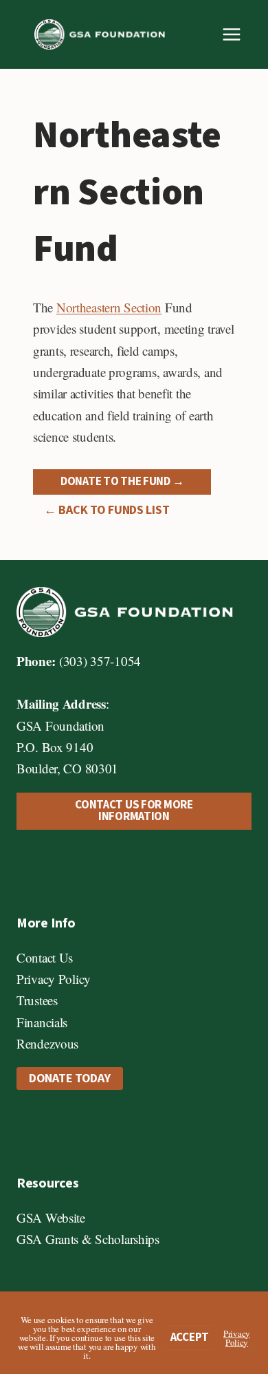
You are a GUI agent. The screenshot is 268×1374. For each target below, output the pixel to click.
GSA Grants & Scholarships (87, 1238)
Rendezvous (47, 1043)
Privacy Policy (53, 978)
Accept (189, 1337)
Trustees (37, 1000)
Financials (41, 1022)
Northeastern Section (108, 307)
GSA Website (50, 1217)
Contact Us (44, 957)
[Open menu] (231, 34)
